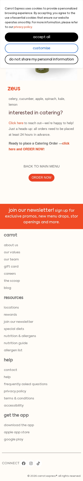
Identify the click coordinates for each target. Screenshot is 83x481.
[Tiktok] (38, 463)
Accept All (41, 37)
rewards (10, 314)
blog (7, 288)
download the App (19, 425)
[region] (41, 34)
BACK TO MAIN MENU (42, 166)
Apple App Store (17, 432)
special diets (14, 329)
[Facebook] (23, 463)
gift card (11, 266)
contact (10, 370)
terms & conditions (19, 398)
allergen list (13, 350)
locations (11, 307)
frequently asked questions (25, 384)
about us (11, 245)
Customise (41, 48)
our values (12, 252)
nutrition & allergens (20, 336)
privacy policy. (23, 27)
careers (10, 273)
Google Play (13, 439)
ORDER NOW (41, 177)
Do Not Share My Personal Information (41, 59)
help (7, 377)
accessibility (14, 405)
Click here (16, 122)
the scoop (12, 281)
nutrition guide (16, 343)
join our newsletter (18, 322)
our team (11, 259)
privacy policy (15, 391)
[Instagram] (31, 463)
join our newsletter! (31, 210)
